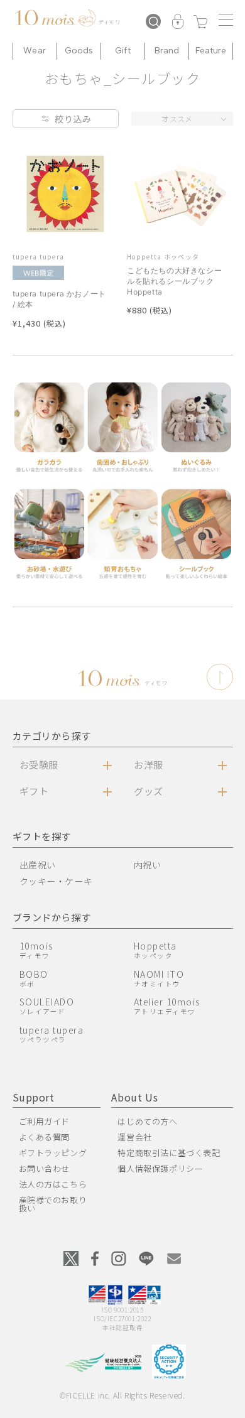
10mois (36, 949)
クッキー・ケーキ (56, 881)
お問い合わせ (44, 1168)
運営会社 (134, 1137)
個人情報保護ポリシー (160, 1168)
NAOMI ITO (159, 978)
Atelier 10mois (167, 1005)
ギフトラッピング (53, 1153)
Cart (200, 22)
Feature (211, 50)
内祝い (147, 864)
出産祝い (37, 864)
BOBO (33, 978)
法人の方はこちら (53, 1184)
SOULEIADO (47, 1005)
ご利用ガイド (44, 1121)
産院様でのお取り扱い (53, 1204)
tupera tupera (51, 1034)
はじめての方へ (147, 1121)
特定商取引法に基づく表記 (168, 1153)
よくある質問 (44, 1137)
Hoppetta (155, 949)
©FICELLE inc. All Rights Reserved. (122, 1395)
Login (177, 22)
